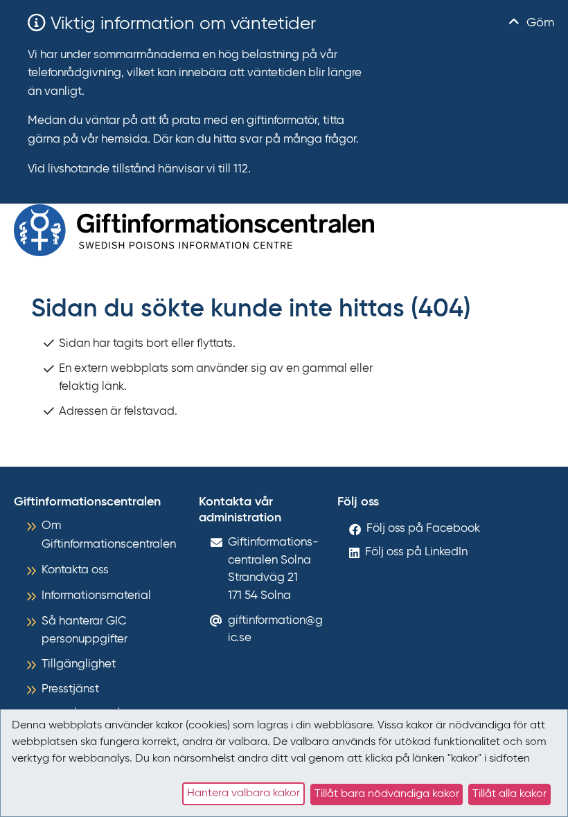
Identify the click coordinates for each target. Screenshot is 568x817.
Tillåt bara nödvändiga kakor (386, 794)
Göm (538, 23)
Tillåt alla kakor (509, 794)
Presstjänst (70, 689)
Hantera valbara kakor (243, 793)
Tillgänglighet (79, 664)
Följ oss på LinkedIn (416, 552)
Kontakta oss (75, 570)
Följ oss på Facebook (423, 529)
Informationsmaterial (96, 596)
